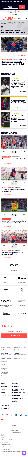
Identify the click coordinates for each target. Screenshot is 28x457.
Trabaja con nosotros (16, 432)
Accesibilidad (5, 442)
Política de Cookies (6, 449)
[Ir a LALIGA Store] (14, 14)
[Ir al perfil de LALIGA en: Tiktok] (21, 415)
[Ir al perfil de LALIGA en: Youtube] (2, 419)
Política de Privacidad (7, 446)
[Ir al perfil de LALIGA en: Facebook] (2, 415)
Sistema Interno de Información (9, 439)
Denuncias (14, 425)
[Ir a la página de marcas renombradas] (6, 436)
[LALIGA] (8, 18)
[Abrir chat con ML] (24, 453)
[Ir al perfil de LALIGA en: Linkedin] (16, 415)
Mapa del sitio (15, 427)
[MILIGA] (25, 18)
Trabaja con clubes (16, 434)
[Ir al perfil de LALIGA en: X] (11, 415)
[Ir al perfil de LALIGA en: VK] (25, 415)
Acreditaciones (15, 430)
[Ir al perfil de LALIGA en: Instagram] (7, 415)
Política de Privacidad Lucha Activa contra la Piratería (14, 451)
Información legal (6, 444)
